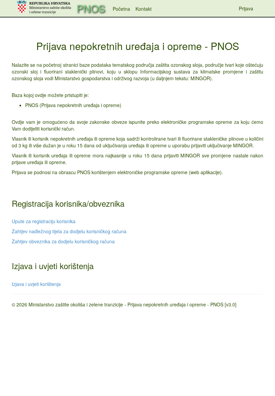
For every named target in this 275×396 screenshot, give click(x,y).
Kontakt (143, 8)
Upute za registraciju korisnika (43, 221)
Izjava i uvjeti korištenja (36, 284)
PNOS (90, 8)
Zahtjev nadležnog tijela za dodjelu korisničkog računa (69, 231)
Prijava (246, 8)
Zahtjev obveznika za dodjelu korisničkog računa (63, 241)
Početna (121, 8)
